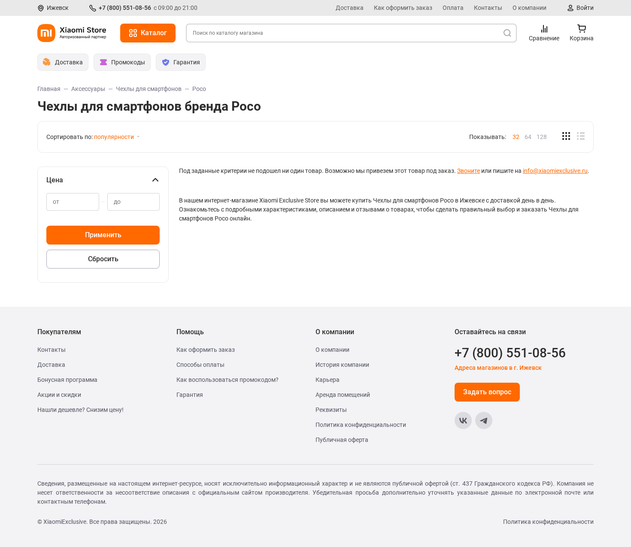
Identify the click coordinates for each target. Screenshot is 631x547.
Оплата (453, 7)
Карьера (328, 379)
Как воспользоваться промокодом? (227, 379)
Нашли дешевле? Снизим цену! (80, 409)
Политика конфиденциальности (361, 424)
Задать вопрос (487, 392)
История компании (342, 364)
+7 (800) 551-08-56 (125, 7)
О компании (529, 7)
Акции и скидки (59, 394)
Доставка (350, 7)
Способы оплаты (200, 364)
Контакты (488, 7)
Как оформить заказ (403, 7)
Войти (585, 7)
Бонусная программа (67, 379)
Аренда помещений (343, 394)
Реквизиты (331, 409)
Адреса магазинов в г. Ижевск (498, 367)
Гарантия (189, 394)
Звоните (468, 170)
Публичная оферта (342, 439)
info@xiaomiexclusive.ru (555, 170)
